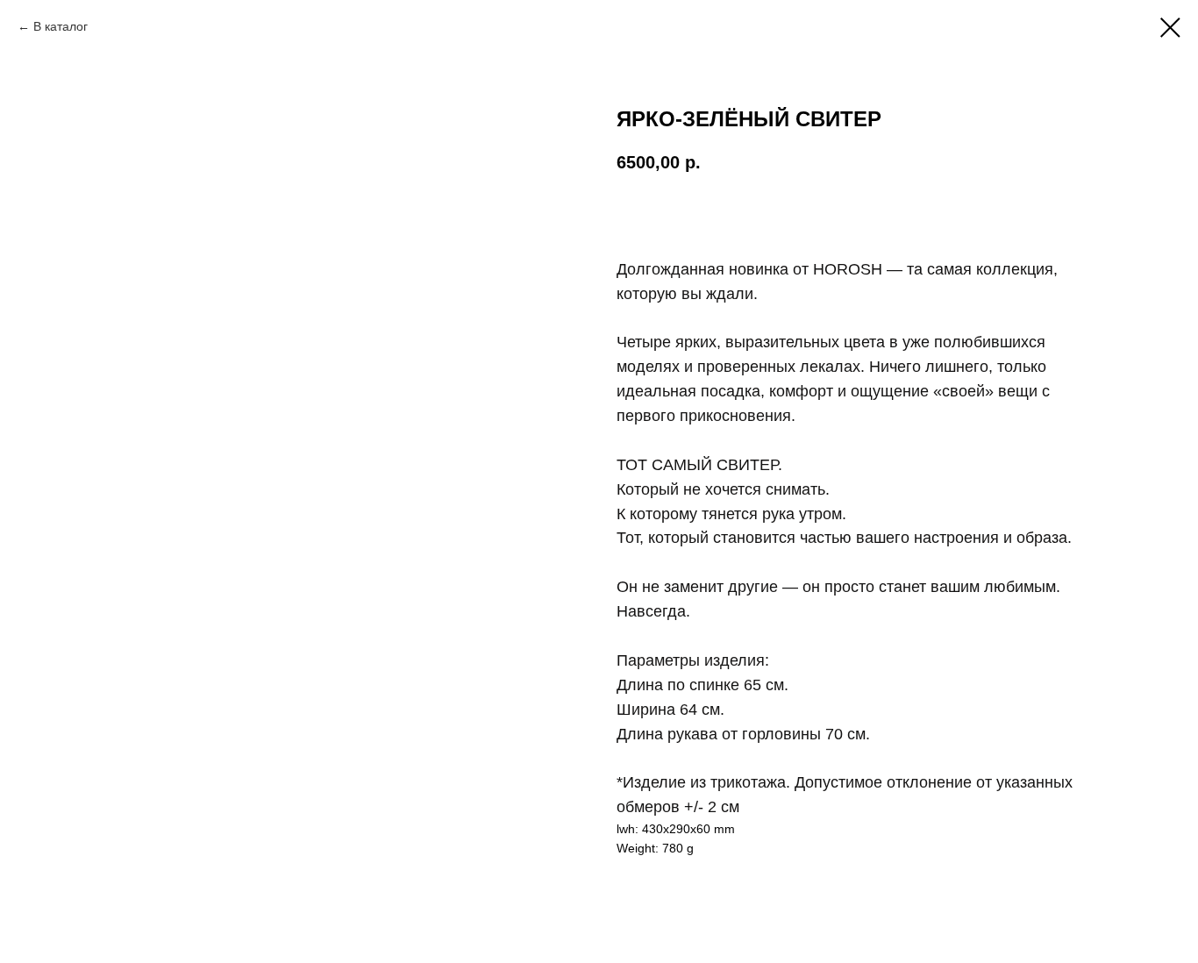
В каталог (60, 26)
